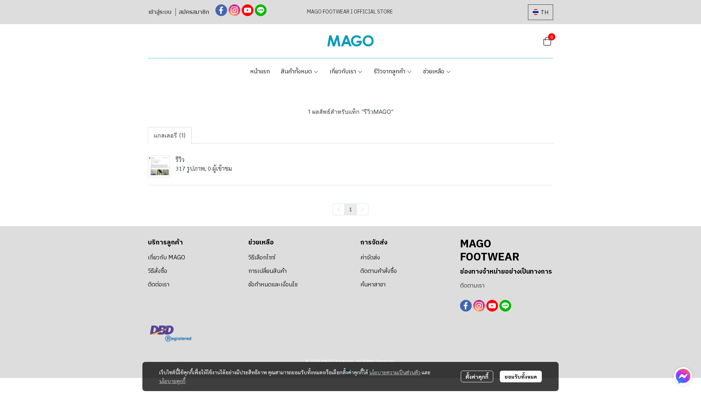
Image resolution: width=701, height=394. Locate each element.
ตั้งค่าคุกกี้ (477, 376)
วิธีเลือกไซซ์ (261, 258)
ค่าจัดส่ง (370, 258)
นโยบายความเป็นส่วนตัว (395, 372)
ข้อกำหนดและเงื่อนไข (273, 285)
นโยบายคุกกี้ (172, 381)
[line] (261, 10)
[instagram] (234, 10)
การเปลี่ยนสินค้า (267, 271)
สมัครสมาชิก (194, 12)
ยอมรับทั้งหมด (521, 376)
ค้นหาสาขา (373, 285)
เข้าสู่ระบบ (160, 12)
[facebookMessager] (683, 376)
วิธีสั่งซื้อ (157, 271)
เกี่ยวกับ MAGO (166, 258)
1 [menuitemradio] (350, 209)
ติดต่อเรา (158, 285)
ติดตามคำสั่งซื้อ (378, 271)
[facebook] (221, 10)
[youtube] (247, 10)
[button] (540, 12)
